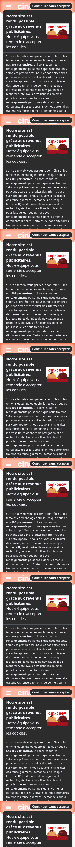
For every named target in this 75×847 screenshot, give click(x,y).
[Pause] (37, 423)
